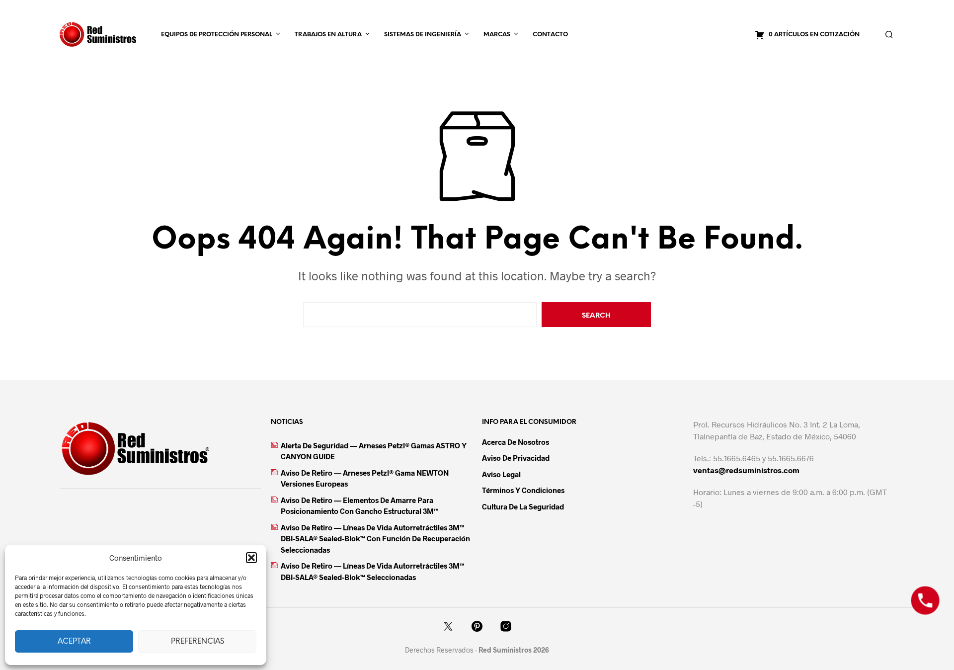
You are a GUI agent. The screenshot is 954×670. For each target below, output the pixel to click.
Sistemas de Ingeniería (422, 34)
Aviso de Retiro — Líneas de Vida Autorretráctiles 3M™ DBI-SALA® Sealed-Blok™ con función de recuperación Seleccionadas (375, 538)
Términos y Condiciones (523, 490)
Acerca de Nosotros (515, 441)
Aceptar (74, 642)
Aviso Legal (501, 474)
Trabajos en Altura (328, 34)
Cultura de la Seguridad (523, 506)
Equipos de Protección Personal (216, 34)
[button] (251, 558)
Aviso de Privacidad (516, 457)
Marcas (496, 34)
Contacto (550, 34)
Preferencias (197, 642)
